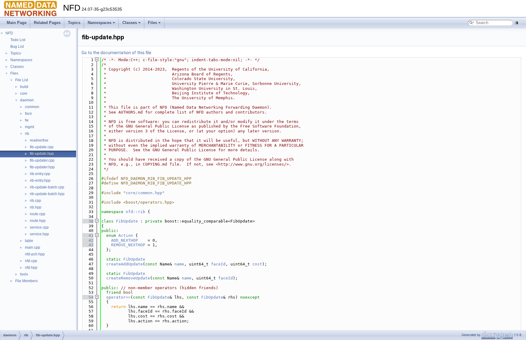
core (23, 93)
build (24, 87)
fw (27, 120)
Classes (129, 22)
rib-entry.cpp (40, 174)
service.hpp (39, 234)
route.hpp (38, 221)
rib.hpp (35, 207)
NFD (9, 33)
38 (87, 221)
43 (87, 245)
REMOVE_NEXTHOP (128, 245)
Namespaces (99, 22)
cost (257, 264)
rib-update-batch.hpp (47, 194)
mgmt (29, 127)
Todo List (17, 40)
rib (27, 133)
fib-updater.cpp (42, 160)
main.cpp (32, 247)
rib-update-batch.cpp (47, 187)
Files (152, 22)
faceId (218, 264)
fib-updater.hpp (42, 167)
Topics (74, 22)
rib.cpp (35, 200)
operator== (118, 297)
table (29, 241)
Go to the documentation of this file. (117, 52)
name (179, 264)
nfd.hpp (31, 267)
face (28, 113)
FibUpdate (127, 221)
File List (21, 80)
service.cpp (39, 227)
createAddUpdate (124, 264)
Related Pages (47, 22)
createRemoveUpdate (128, 278)
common (32, 107)
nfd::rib (135, 211)
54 (87, 297)
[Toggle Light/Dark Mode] (516, 23)
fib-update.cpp (42, 147)
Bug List (17, 46)
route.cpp (37, 214)
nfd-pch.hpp (35, 254)
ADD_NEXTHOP (124, 240)
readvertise (39, 140)
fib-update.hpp (42, 154)
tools (24, 274)
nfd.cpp (31, 261)
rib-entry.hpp (40, 180)
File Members (26, 281)
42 (87, 240)
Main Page (16, 22)
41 (87, 235)
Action (125, 235)
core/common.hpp (144, 193)
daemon (27, 100)
